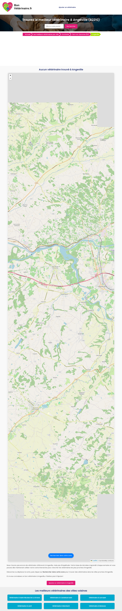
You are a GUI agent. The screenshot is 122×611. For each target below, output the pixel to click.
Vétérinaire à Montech (61, 606)
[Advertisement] (61, 50)
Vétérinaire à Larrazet (97, 598)
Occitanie (65, 34)
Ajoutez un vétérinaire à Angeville (61, 583)
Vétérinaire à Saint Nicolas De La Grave (24, 598)
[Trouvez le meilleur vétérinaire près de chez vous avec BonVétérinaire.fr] (17, 11)
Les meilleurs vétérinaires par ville (46, 34)
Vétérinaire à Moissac (97, 606)
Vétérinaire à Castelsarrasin (61, 598)
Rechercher (71, 26)
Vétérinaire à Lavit (24, 606)
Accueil (27, 34)
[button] (10, 75)
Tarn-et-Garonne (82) (80, 34)
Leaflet (94, 560)
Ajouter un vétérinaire (67, 7)
